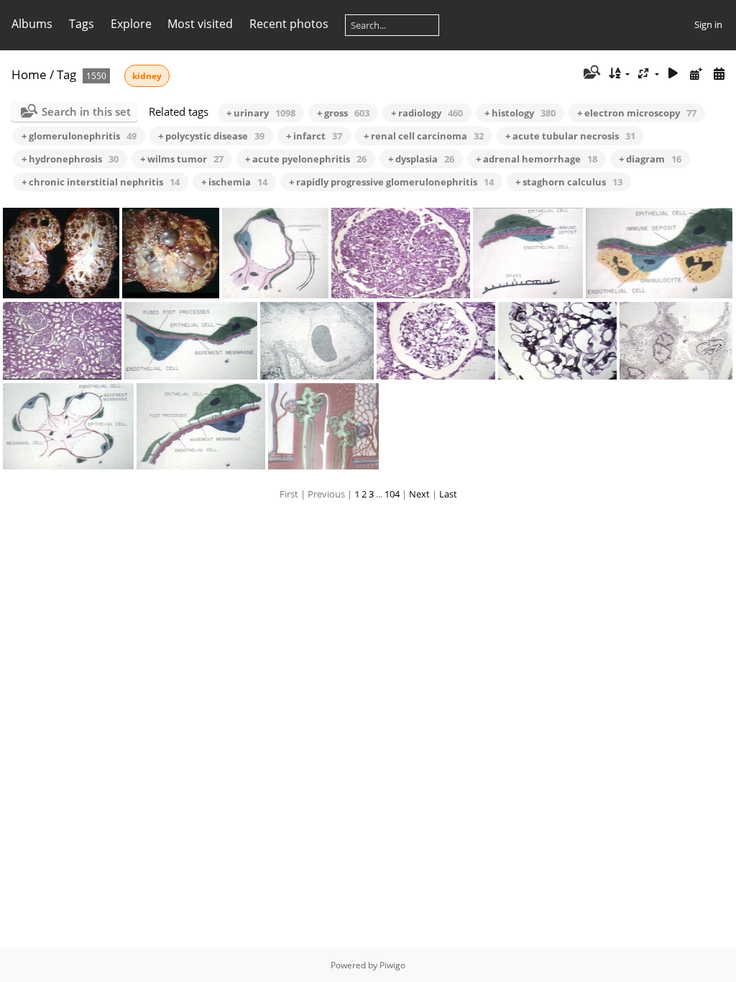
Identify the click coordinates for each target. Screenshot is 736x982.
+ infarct (314, 135)
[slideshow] (673, 74)
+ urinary (260, 112)
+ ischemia (234, 181)
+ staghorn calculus (568, 181)
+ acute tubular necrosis (570, 135)
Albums (32, 24)
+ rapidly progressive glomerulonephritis (391, 181)
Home (29, 74)
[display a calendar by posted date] (695, 74)
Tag (66, 74)
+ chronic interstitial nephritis (101, 181)
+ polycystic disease (211, 135)
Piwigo (392, 965)
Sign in (708, 24)
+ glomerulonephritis (79, 135)
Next (419, 493)
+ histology (520, 112)
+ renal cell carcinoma (424, 135)
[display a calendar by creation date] (718, 74)
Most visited (200, 24)
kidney (147, 76)
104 (392, 493)
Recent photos (288, 24)
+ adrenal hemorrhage (536, 158)
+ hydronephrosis (70, 158)
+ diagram (650, 158)
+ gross (343, 112)
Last (448, 493)
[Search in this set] (590, 73)
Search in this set (86, 111)
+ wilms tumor (182, 158)
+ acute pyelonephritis (306, 158)
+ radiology (427, 112)
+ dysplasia (421, 158)
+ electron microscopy (636, 112)
